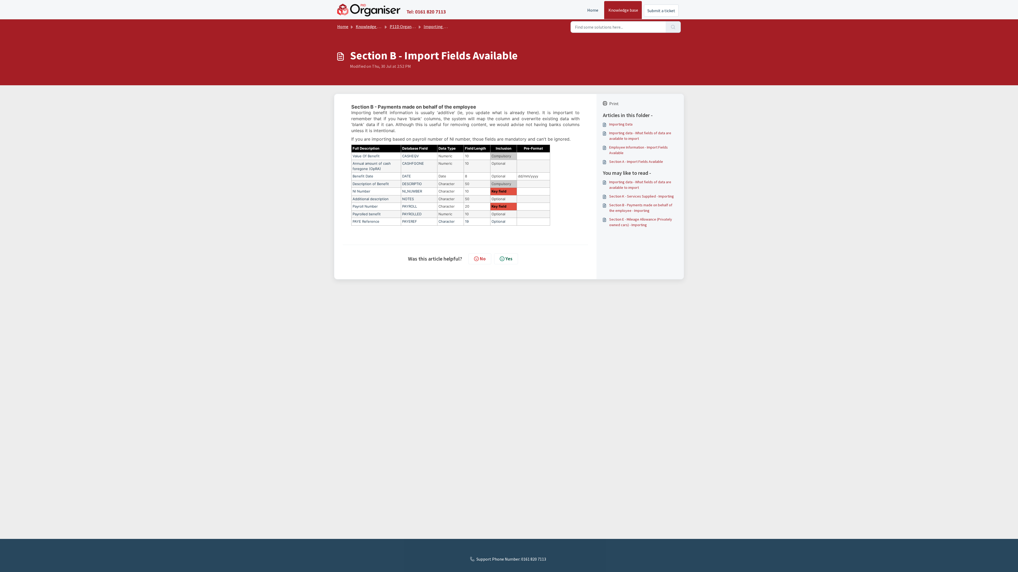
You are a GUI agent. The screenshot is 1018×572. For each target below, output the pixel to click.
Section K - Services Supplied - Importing (641, 196)
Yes (509, 259)
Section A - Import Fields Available (636, 161)
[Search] (673, 27)
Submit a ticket (661, 10)
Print (614, 103)
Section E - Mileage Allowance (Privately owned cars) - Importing (640, 222)
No (483, 259)
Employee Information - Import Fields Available (638, 150)
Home (592, 10)
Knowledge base (623, 10)
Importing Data (438, 26)
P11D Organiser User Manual (415, 26)
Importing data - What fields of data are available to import (640, 136)
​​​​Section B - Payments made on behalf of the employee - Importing (640, 208)
